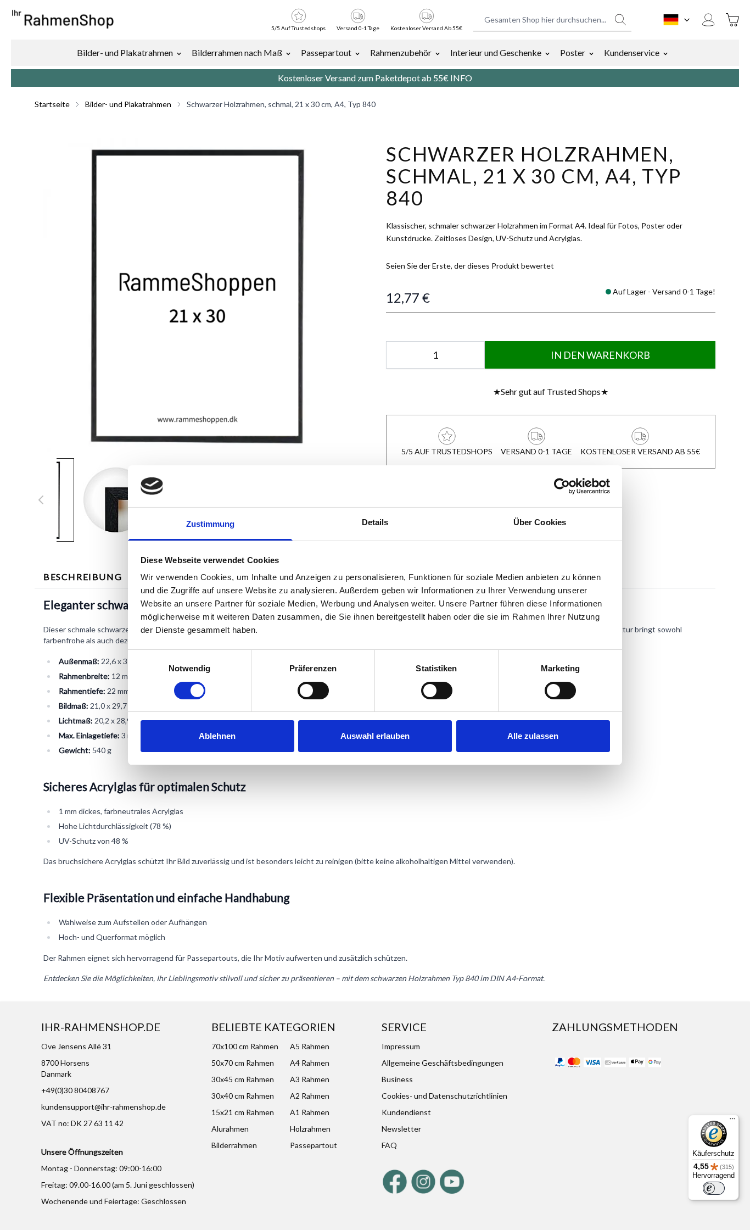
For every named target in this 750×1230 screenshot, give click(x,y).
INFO (461, 78)
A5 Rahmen (309, 1046)
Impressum (401, 1046)
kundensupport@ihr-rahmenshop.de (103, 1106)
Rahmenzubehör (401, 52)
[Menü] (732, 1121)
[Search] (620, 19)
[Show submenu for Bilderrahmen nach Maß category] (288, 53)
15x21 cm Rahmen (242, 1112)
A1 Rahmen (309, 1112)
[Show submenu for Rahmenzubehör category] (437, 53)
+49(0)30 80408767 (75, 1090)
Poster (572, 52)
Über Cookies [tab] (539, 522)
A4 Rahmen (309, 1062)
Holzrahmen (310, 1128)
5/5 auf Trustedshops (298, 28)
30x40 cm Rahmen (242, 1095)
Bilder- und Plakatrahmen (125, 52)
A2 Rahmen (309, 1095)
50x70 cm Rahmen (242, 1062)
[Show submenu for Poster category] (591, 53)
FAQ (389, 1145)
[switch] (313, 690)
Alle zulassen (532, 736)
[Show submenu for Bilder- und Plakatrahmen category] (179, 53)
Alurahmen (230, 1128)
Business (397, 1079)
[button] (199, 295)
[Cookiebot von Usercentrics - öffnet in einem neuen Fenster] (562, 486)
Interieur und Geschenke (495, 52)
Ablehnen (217, 736)
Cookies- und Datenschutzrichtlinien (444, 1095)
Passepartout (326, 52)
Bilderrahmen (234, 1145)
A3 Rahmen (309, 1079)
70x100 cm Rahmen (244, 1046)
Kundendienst (406, 1112)
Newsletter (401, 1128)
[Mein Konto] (708, 19)
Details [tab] (375, 522)
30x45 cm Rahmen (242, 1079)
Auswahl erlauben (375, 736)
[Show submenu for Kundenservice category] (665, 53)
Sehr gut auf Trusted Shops (551, 391)
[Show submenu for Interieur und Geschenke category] (547, 53)
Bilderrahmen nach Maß (237, 52)
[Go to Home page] (63, 19)
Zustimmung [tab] (210, 523)
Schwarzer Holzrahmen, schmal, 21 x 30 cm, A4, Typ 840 (281, 104)
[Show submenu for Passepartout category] (357, 53)
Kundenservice (631, 52)
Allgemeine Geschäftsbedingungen (442, 1062)
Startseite (52, 104)
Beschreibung (82, 576)
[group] (470, 265)
